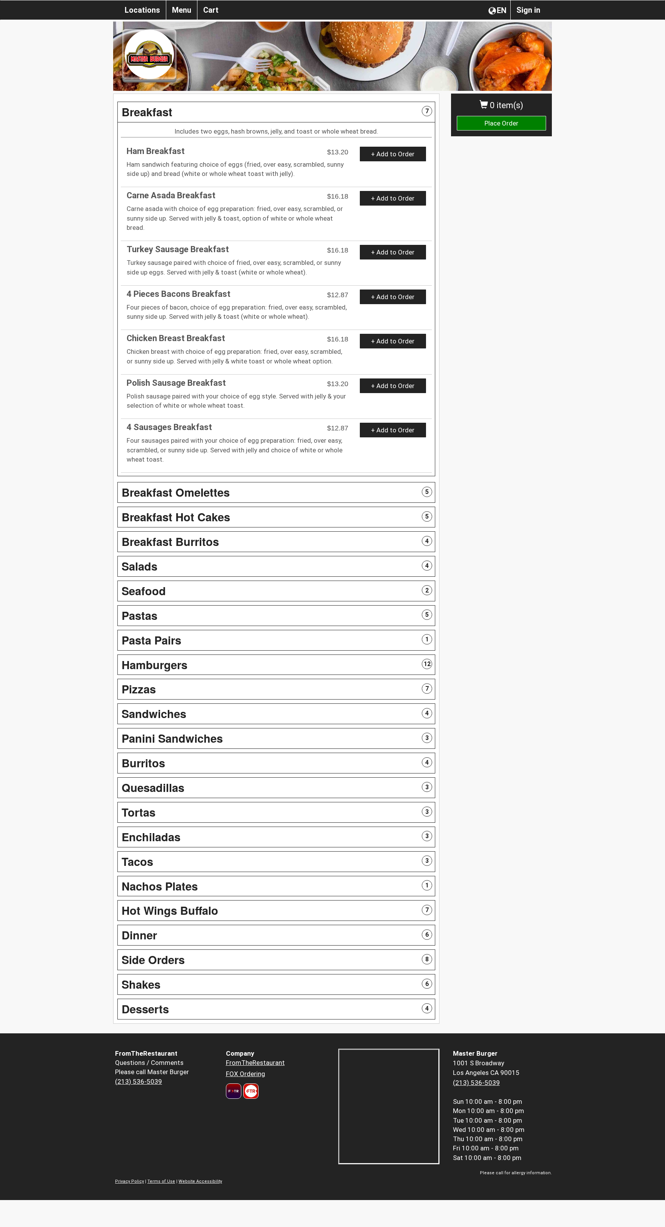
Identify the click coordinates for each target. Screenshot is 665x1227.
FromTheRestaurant (255, 1062)
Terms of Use (161, 1181)
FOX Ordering (245, 1074)
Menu (181, 10)
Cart (211, 10)
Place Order (501, 123)
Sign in (528, 10)
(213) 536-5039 (138, 1081)
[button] (276, 112)
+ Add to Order (392, 154)
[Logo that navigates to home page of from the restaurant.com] (233, 1091)
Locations (142, 10)
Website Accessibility (200, 1181)
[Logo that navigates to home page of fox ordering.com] (250, 1091)
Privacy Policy (129, 1181)
